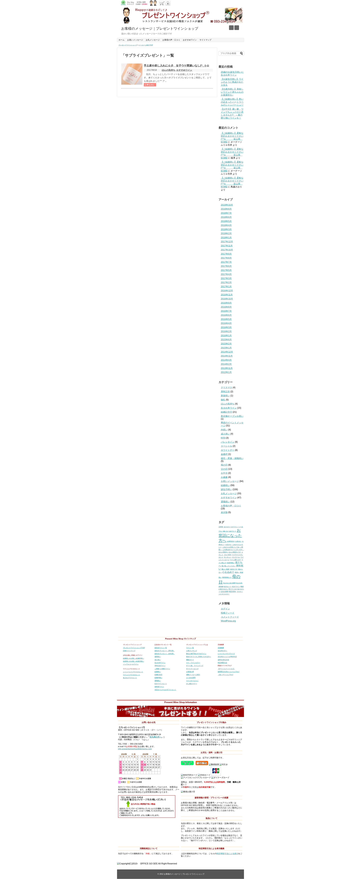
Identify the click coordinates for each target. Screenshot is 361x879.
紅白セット (228, 586)
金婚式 (224, 454)
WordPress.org (228, 621)
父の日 (224, 469)
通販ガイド (190, 660)
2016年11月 (227, 295)
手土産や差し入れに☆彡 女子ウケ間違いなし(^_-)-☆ (176, 65)
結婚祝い (225, 485)
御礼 (223, 400)
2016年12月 (227, 290)
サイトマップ (205, 40)
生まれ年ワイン (229, 408)
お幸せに (238, 541)
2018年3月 (226, 229)
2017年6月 (226, 266)
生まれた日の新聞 (229, 583)
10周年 (221, 527)
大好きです (234, 569)
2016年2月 (226, 331)
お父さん (228, 544)
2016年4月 (226, 323)
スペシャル (226, 446)
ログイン (225, 609)
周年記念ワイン (160, 665)
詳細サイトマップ (129, 651)
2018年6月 (226, 217)
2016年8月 (226, 307)
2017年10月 (227, 250)
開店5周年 (232, 591)
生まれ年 (239, 583)
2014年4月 (226, 360)
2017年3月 (226, 278)
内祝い (224, 430)
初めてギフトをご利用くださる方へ (198, 656)
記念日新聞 (224, 591)
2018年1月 (226, 237)
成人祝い (225, 434)
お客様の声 (190, 671)
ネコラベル (236, 557)
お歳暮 (224, 477)
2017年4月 (226, 274)
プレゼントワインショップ (127, 45)
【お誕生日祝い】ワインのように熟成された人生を (232, 82)
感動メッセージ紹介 (193, 674)
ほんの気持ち (168, 70)
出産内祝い (231, 563)
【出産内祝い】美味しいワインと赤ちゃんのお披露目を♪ (232, 92)
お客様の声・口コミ (171, 40)
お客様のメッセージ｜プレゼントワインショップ (159, 28)
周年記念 (225, 391)
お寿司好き (231, 541)
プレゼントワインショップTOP (134, 648)
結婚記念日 (226, 412)
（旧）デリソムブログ (225, 674)
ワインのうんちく (192, 680)
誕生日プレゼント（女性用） (165, 653)
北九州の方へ (222, 651)
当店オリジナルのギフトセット (165, 690)
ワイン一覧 (190, 648)
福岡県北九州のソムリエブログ (228, 671)
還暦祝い (158, 656)
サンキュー (228, 557)
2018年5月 (226, 221)
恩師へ (237, 572)
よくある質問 (190, 677)
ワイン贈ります (235, 560)
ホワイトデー (227, 450)
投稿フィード (227, 613)
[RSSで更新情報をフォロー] (236, 27)
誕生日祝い (226, 489)
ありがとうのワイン (231, 527)
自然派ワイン (159, 686)
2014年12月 (227, 352)
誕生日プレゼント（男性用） (165, 651)
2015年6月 (226, 339)
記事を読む (150, 85)
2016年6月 (226, 315)
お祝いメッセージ (135, 40)
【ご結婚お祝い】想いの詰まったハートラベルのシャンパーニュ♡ (232, 102)
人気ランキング (191, 651)
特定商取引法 (222, 662)
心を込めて (228, 572)
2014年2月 (226, 364)
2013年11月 (227, 368)
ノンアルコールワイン (130, 664)
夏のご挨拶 (225, 569)
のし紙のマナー (191, 683)
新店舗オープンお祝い (232, 416)
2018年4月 (226, 225)
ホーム (122, 40)
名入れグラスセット (130, 678)
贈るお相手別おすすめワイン (196, 653)
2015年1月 (226, 348)
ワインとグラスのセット (131, 675)
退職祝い (225, 501)
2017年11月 (227, 246)
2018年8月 (226, 209)
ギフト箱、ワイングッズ (194, 665)
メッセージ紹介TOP (146, 45)
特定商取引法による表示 (227, 854)
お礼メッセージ (153, 40)
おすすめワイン (190, 40)
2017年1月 (226, 286)
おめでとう (232, 531)
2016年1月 (226, 335)
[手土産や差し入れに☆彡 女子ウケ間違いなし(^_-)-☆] (131, 74)
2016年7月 (226, 311)
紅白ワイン (236, 586)
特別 (223, 438)
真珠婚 (221, 586)
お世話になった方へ (230, 535)
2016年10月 (227, 299)
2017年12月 (227, 241)
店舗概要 (221, 648)
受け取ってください (228, 566)
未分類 (224, 512)
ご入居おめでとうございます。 (233, 549)
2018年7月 (226, 213)
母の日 (224, 465)
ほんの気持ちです (234, 552)
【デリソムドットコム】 (226, 669)
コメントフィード (230, 617)
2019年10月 (227, 205)
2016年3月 (226, 327)
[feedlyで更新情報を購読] (231, 27)
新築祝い (225, 395)
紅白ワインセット (161, 683)
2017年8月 (226, 258)
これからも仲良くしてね (230, 547)
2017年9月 (226, 254)
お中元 (224, 473)
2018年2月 (226, 233)
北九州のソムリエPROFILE (227, 656)
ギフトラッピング (192, 669)
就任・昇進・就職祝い (232, 458)
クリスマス (226, 387)
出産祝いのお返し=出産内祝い (133, 661)
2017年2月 (226, 282)
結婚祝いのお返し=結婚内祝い (133, 658)
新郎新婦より (227, 577)
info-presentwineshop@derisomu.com (135, 749)
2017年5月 (226, 270)
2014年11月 (227, 356)
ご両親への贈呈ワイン (162, 669)
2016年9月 (226, 303)
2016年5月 (226, 319)
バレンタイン (227, 442)
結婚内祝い (158, 677)
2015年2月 (226, 344)
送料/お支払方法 (223, 660)
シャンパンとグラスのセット (133, 672)
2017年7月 (226, 262)
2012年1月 (226, 372)
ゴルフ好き (228, 554)
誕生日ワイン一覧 (161, 648)
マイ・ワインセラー (193, 662)
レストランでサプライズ (226, 653)
